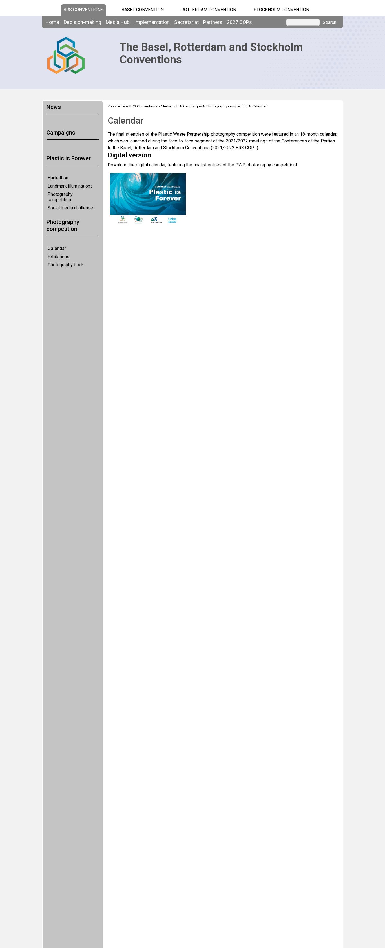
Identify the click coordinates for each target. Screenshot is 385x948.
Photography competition (60, 197)
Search (329, 22)
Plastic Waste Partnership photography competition (209, 134)
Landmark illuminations (70, 186)
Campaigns (192, 106)
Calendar (57, 248)
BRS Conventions (143, 106)
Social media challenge (70, 207)
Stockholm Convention (281, 9)
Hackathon (58, 178)
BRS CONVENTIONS (83, 9)
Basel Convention (142, 9)
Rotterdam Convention (208, 9)
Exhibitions (58, 256)
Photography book (66, 264)
